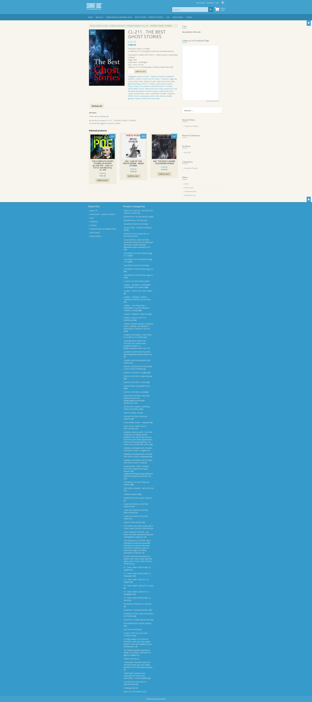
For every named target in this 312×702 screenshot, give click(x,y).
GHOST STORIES (148, 84)
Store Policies (177, 17)
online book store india (154, 89)
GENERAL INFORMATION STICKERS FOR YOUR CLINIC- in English (138, 449)
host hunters (145, 86)
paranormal (168, 89)
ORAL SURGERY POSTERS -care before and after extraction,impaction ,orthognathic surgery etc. (138, 534)
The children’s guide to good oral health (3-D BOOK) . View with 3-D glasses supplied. (137, 652)
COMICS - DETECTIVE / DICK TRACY (138, 291)
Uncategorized (129, 688)
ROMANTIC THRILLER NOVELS (136, 610)
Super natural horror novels (139, 93)
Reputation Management (212, 101)
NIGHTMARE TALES (136, 89)
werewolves (145, 96)
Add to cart (141, 71)
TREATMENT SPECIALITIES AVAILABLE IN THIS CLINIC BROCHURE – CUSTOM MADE (136, 675)
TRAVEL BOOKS (130, 659)
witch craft (155, 96)
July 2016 (187, 152)
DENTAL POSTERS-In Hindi (134, 392)
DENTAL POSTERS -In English (135, 372)
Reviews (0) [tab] (97, 106)
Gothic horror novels (164, 84)
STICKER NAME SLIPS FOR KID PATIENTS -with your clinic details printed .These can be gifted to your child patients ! (138, 643)
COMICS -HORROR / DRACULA (136, 314)
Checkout (210, 3)
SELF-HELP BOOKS (131, 629)
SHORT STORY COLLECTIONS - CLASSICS (152, 79)
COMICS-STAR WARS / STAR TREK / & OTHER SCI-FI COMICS (138, 336)
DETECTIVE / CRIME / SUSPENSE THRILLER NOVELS (137, 407)
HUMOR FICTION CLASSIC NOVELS (138, 498)
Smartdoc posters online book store (159, 91)
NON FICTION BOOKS (132, 522)
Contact (189, 17)
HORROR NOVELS (134, 26)
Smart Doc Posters (191, 126)
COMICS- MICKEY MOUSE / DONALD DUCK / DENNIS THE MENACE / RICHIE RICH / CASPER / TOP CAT (138, 326)
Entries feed (188, 188)
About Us (99, 17)
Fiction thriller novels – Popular (136, 422)
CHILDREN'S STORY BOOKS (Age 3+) (138, 269)
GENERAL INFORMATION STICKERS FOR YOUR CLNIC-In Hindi (138, 461)
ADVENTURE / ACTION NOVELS (136, 217)
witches (163, 96)
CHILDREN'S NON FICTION (134, 265)
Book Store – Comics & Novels (102, 214)
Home (90, 17)
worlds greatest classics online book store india (150, 97)
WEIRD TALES (133, 96)
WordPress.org (189, 195)
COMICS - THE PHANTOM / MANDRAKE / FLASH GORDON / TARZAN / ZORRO (136, 308)
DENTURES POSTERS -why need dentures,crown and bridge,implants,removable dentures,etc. (136, 399)
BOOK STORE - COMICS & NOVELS (111, 26)
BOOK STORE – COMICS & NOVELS (149, 17)
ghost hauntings (134, 84)
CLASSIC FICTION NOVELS (134, 281)
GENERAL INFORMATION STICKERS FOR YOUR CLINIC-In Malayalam (138, 455)
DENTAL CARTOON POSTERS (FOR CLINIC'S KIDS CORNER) (138, 367)
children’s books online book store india (159, 81)
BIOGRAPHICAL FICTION (133, 220)
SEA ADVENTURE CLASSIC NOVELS (138, 623)
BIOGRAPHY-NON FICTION (134, 224)
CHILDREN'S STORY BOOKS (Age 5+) (138, 275)
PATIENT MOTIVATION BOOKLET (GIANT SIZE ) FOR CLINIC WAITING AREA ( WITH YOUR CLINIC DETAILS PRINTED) (138, 560)
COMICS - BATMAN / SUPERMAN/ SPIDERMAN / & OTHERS (137, 286)
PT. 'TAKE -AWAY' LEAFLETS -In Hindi (138, 585)
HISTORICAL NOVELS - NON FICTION (139, 488)
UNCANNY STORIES (158, 93)
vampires (171, 93)
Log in (186, 184)
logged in (103, 123)
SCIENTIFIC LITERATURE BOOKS (137, 620)
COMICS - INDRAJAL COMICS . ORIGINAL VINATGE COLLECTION (137, 298)
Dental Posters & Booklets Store (119, 17)
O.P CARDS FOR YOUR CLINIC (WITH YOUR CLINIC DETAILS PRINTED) (138, 527)
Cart (216, 3)
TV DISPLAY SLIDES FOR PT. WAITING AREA (135, 683)
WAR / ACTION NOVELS (133, 691)
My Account (201, 3)
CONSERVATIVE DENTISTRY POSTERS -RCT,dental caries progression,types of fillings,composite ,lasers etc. (135, 344)
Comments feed (190, 191)
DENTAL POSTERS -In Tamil (135, 382)
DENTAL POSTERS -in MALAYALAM (138, 376)
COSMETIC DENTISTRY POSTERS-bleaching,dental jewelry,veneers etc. (138, 353)
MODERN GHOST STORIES (161, 86)
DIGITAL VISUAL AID (132, 413)
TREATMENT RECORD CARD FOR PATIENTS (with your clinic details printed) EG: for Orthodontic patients (138, 664)
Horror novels (133, 86)
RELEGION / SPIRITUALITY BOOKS (137, 604)
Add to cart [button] (103, 180)
